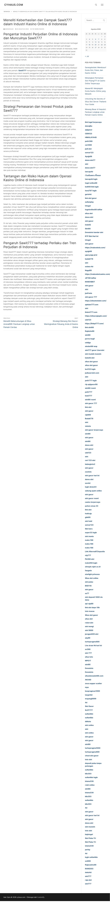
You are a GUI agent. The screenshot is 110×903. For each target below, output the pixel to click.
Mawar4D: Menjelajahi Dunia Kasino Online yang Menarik (95, 91)
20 (95, 45)
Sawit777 (22, 70)
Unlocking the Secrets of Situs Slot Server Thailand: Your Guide (95, 101)
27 (95, 47)
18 (89, 45)
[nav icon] (102, 5)
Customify (40, 897)
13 (95, 42)
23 (105, 45)
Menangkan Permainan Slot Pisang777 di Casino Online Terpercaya (95, 81)
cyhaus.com (13, 4)
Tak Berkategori (38, 29)
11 (89, 42)
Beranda (7, 11)
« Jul (87, 56)
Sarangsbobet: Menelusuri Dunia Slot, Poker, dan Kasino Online (95, 70)
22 (101, 45)
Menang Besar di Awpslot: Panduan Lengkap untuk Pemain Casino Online (95, 112)
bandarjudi (9, 29)
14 (98, 42)
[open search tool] (96, 5)
